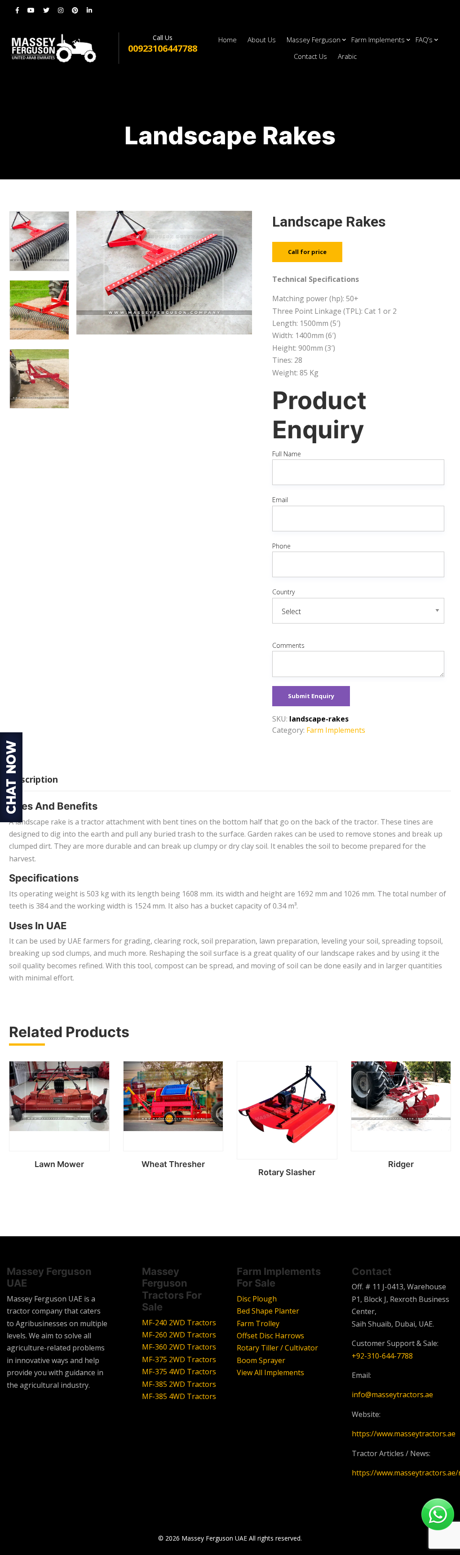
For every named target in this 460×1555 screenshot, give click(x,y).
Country (283, 592)
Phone (281, 546)
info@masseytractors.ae (392, 1394)
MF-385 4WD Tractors (179, 1396)
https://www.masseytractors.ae (404, 1434)
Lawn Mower (59, 1164)
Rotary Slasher (286, 1172)
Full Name (286, 454)
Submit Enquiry (311, 696)
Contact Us (310, 56)
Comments (288, 645)
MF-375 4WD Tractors (179, 1372)
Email (280, 499)
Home (227, 39)
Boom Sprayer (261, 1360)
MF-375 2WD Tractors (179, 1359)
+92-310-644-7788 (382, 1356)
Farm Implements (378, 39)
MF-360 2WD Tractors (179, 1347)
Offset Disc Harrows (270, 1336)
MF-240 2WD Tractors (179, 1323)
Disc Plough (257, 1299)
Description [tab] (33, 779)
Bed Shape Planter (268, 1311)
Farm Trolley (258, 1323)
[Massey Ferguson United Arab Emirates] (63, 47)
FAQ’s (424, 39)
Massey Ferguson (314, 39)
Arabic (347, 56)
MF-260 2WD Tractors (179, 1335)
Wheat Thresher (173, 1164)
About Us (262, 39)
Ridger (401, 1164)
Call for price (307, 252)
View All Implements (270, 1372)
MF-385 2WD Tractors (179, 1384)
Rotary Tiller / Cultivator (277, 1348)
